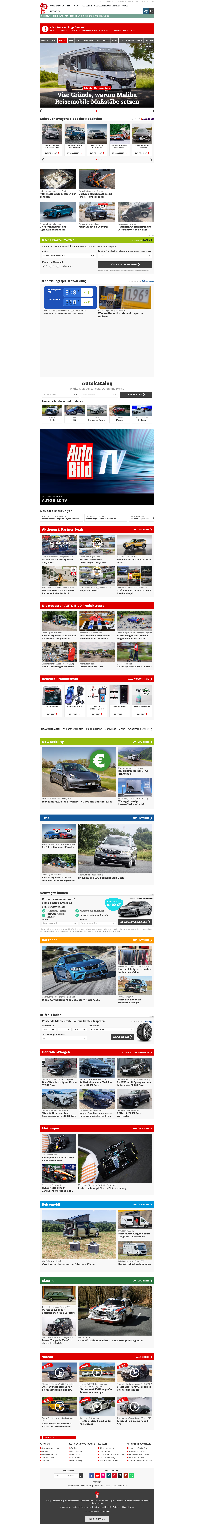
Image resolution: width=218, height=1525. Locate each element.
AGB (48, 1501)
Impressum (65, 1507)
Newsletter (121, 2)
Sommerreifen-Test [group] (115, 729)
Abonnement (133, 2)
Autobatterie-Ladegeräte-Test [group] (143, 729)
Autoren (116, 1507)
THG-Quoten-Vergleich (109, 1457)
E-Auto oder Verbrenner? (110, 1461)
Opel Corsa (75, 1454)
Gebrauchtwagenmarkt (51, 1448)
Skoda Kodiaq (76, 1461)
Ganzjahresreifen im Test (139, 1454)
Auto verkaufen (47, 1457)
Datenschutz (57, 1501)
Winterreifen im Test (137, 1451)
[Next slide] (153, 111)
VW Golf (73, 1448)
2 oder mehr (66, 266)
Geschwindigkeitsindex (53, 1034)
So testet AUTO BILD (102, 1507)
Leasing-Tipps (105, 1451)
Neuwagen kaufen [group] (50, 729)
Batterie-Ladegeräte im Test (140, 1461)
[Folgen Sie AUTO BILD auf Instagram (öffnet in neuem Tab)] (103, 1475)
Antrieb (46, 251)
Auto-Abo (45, 1461)
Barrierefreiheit (87, 1501)
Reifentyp (94, 1025)
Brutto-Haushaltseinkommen (125, 251)
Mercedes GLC (76, 1451)
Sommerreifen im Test (137, 1448)
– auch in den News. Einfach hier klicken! (75, 16)
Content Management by (97, 1512)
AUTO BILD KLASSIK (106, 2)
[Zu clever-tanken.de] (148, 281)
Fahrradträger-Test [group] (73, 729)
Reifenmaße (48, 1025)
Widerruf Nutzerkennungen (136, 1501)
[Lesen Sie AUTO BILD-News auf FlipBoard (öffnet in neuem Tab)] (126, 1475)
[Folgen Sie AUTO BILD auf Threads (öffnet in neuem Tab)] (120, 1475)
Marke (45, 919)
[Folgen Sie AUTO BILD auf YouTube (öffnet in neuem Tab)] (97, 1475)
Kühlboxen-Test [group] (94, 729)
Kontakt (75, 1507)
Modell (83, 919)
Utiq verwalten (97, 1503)
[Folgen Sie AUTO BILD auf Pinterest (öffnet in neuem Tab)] (114, 1475)
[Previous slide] (41, 111)
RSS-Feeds (105, 1486)
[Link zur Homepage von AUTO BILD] (44, 8)
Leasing (44, 1451)
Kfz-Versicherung (107, 1448)
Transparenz (86, 1507)
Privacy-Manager (72, 1501)
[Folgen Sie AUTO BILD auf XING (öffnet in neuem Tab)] (109, 1475)
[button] (94, 111)
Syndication (86, 1486)
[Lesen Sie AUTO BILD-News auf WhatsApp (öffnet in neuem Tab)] (131, 1475)
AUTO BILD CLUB (148, 2)
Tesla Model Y (76, 1457)
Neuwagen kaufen (49, 1454)
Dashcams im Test (136, 1457)
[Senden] (81, 1475)
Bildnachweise (128, 1507)
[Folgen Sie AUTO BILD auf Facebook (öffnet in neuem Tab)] (91, 1475)
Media (96, 1486)
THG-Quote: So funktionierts (112, 1454)
